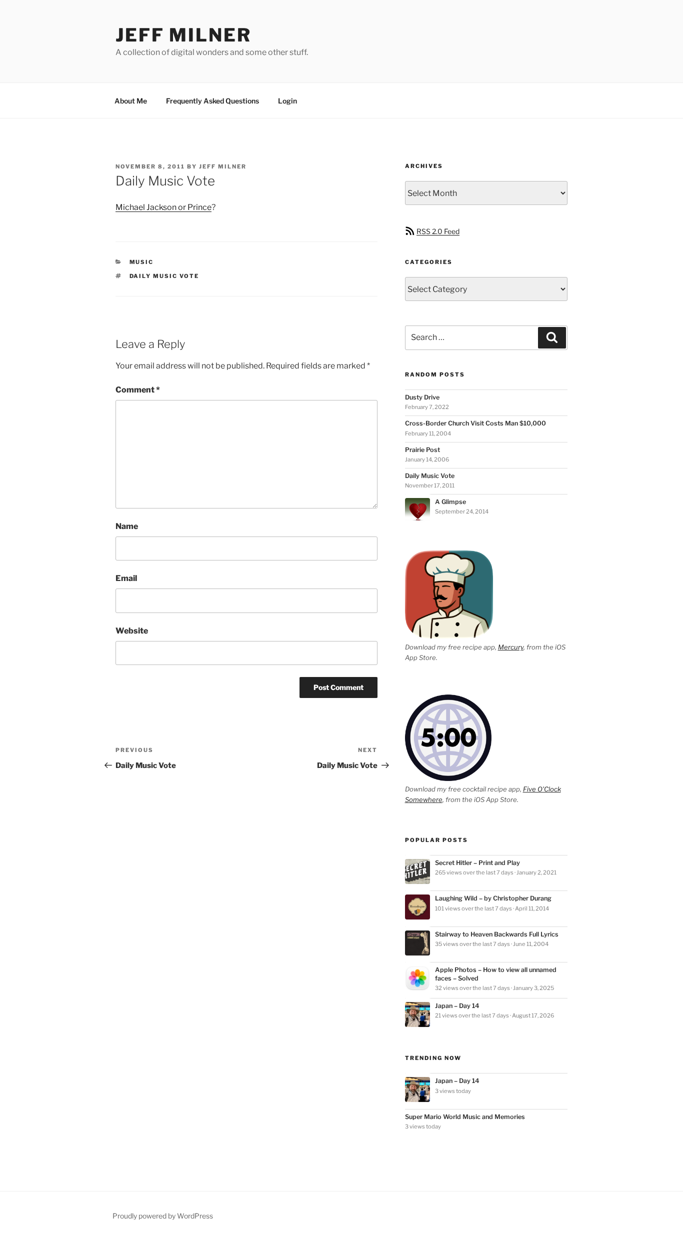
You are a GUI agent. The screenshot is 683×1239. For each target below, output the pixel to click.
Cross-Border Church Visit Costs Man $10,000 (475, 423)
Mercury (511, 647)
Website (132, 631)
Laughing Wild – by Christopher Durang (493, 898)
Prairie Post (422, 450)
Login (287, 100)
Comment (138, 389)
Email (126, 578)
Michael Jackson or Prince (164, 207)
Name (127, 526)
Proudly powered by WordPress (162, 1216)
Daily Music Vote (429, 476)
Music (142, 262)
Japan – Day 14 (457, 1006)
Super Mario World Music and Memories (465, 1116)
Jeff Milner (184, 35)
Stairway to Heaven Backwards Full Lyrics (496, 934)
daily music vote (165, 276)
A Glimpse (450, 502)
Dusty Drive (422, 397)
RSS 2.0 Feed (438, 231)
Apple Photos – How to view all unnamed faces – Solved (495, 974)
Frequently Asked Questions (212, 100)
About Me (130, 100)
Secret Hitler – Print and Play (477, 862)
